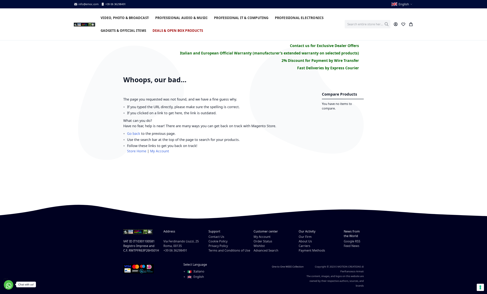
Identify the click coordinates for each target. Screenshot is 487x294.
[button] (402, 4)
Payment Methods (312, 250)
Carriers (304, 246)
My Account (159, 151)
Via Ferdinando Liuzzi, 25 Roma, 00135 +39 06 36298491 (181, 245)
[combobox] (367, 24)
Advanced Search (266, 250)
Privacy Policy (218, 246)
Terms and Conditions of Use (229, 250)
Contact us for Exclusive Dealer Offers (324, 45)
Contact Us (216, 237)
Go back (133, 133)
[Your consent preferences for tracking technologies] (480, 287)
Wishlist (259, 246)
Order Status (263, 241)
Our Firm (305, 237)
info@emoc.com (88, 4)
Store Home (136, 151)
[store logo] (84, 24)
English (198, 277)
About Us (305, 241)
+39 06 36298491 (115, 4)
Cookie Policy (218, 241)
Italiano (198, 271)
